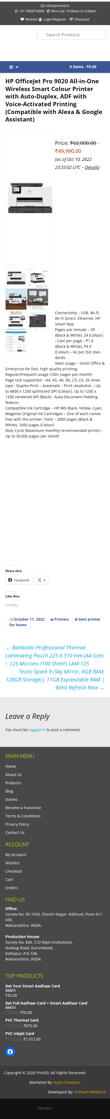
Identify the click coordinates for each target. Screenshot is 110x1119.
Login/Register (54, 19)
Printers (61, 619)
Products (13, 782)
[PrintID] (13, 43)
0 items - (83, 66)
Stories (11, 799)
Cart (9, 879)
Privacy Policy (17, 824)
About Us (13, 774)
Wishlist (31, 19)
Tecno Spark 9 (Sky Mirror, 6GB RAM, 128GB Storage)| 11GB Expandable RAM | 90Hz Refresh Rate (55, 679)
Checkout (81, 19)
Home (10, 766)
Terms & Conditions (23, 815)
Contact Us (15, 832)
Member (46, 1108)
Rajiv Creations (67, 1082)
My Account (15, 854)
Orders (11, 887)
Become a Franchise (23, 807)
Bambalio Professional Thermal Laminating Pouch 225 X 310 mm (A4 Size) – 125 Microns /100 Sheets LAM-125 (54, 655)
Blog (9, 791)
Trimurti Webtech (90, 1091)
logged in (37, 729)
